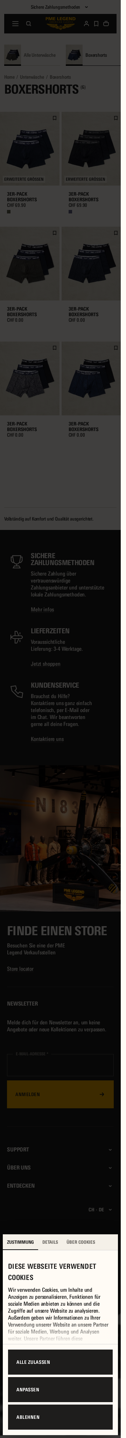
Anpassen (27, 1389)
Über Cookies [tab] (80, 1242)
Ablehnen (28, 1417)
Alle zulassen (33, 1362)
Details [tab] (50, 1242)
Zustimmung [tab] (20, 1242)
